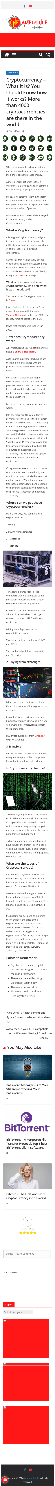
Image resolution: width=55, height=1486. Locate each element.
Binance (39, 735)
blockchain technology (24, 351)
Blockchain (18, 275)
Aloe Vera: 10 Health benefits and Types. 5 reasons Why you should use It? (28, 1017)
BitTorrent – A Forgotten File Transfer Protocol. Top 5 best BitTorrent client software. (26, 1143)
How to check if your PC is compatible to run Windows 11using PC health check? (26, 1033)
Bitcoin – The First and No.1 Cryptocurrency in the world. (26, 1196)
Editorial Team (15, 131)
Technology (12, 73)
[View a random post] (48, 54)
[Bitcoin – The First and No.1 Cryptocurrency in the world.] (27, 1165)
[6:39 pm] (23, 131)
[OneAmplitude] (7, 54)
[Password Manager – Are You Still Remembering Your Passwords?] (27, 1056)
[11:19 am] (7, 1153)
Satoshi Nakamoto (16, 315)
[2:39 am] (7, 1098)
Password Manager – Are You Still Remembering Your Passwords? (27, 1089)
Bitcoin (12, 300)
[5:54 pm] (7, 1203)
